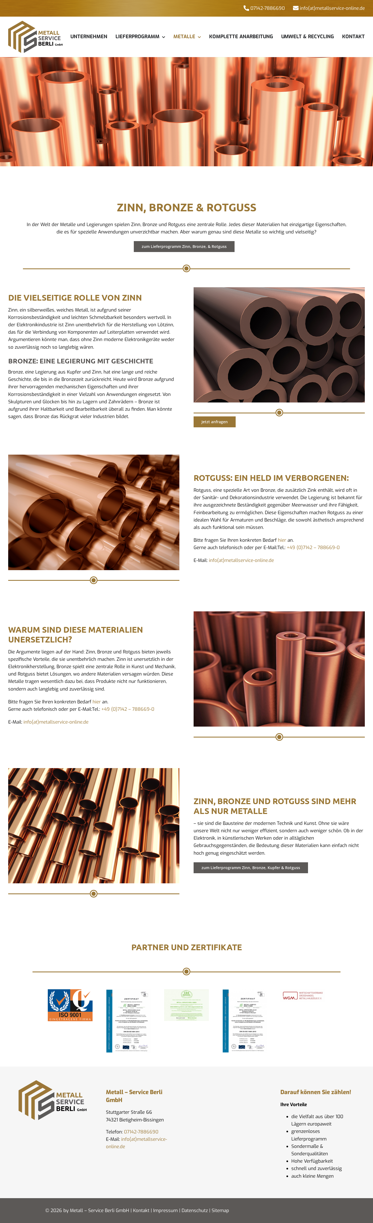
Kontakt (141, 1210)
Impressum (165, 1210)
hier (282, 540)
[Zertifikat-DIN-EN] (244, 991)
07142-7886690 (141, 1132)
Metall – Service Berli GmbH (99, 1210)
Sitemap (220, 1210)
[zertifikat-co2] (186, 991)
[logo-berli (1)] (35, 23)
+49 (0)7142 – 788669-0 (313, 547)
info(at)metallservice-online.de (241, 560)
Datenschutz (195, 1210)
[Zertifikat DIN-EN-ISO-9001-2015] (128, 991)
